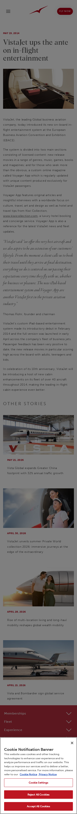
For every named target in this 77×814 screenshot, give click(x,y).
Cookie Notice (28, 774)
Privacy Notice (47, 774)
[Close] (72, 742)
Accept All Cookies (38, 806)
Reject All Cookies (38, 794)
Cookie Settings (38, 782)
